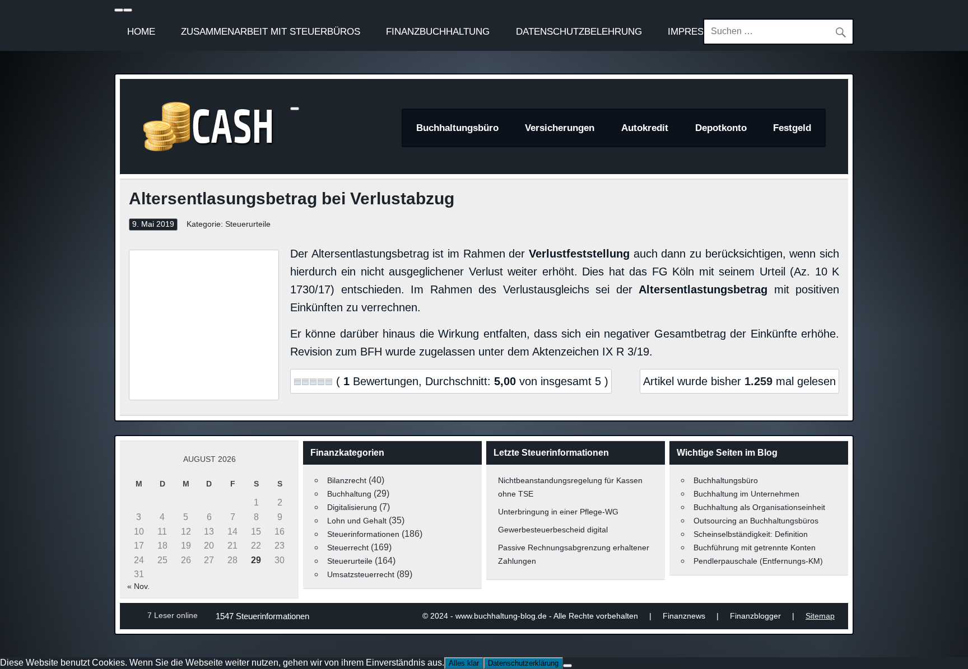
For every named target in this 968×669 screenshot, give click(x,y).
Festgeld (792, 128)
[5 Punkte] (329, 381)
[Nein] (567, 665)
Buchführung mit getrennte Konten (755, 547)
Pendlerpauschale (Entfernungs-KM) (758, 560)
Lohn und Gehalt (357, 520)
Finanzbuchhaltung (438, 31)
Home (141, 31)
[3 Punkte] (313, 381)
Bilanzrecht (346, 480)
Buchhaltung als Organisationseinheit (759, 507)
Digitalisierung (352, 507)
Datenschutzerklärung (523, 663)
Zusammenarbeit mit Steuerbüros (270, 31)
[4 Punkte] (321, 381)
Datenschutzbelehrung (579, 31)
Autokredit (644, 128)
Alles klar (464, 663)
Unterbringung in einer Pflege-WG (558, 511)
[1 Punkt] (297, 381)
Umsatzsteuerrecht (360, 574)
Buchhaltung (349, 493)
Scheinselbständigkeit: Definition (751, 534)
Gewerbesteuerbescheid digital (553, 529)
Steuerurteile (248, 224)
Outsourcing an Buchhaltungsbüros (756, 520)
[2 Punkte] (305, 381)
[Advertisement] (204, 325)
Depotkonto (721, 128)
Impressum (696, 31)
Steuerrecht (348, 547)
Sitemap (820, 615)
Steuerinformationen (363, 534)
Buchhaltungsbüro (457, 128)
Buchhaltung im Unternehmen (746, 493)
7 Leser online (172, 615)
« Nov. (138, 586)
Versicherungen (559, 128)
